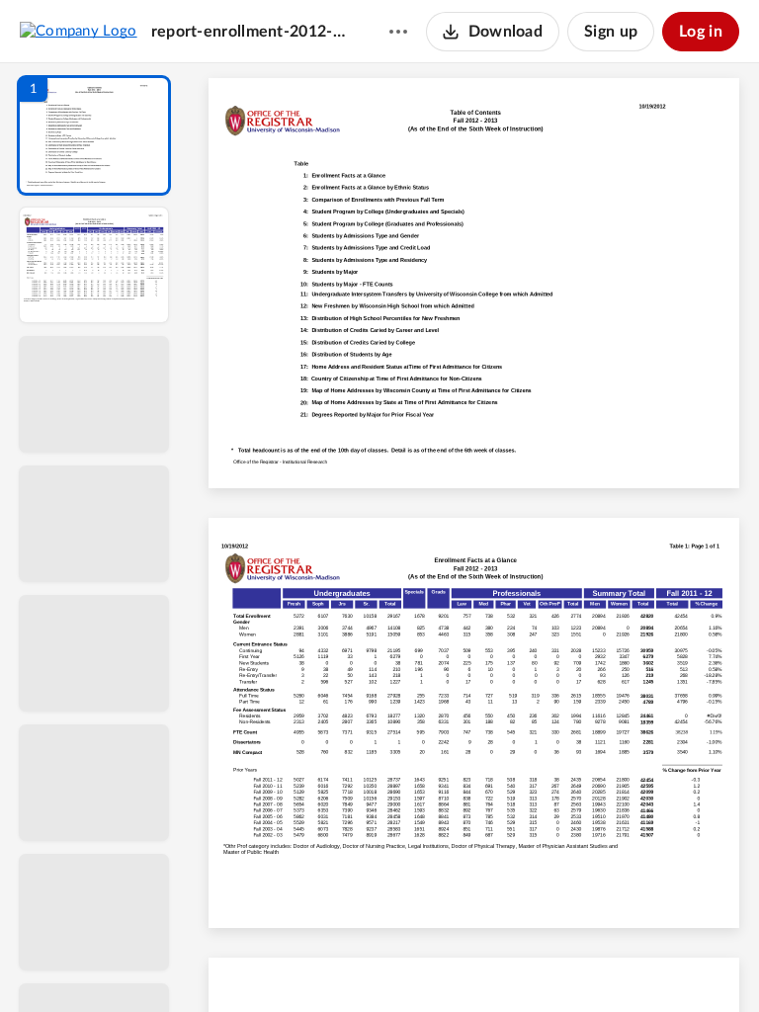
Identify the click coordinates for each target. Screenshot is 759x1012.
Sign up (610, 32)
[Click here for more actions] (398, 31)
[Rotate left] (583, 963)
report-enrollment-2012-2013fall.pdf (251, 32)
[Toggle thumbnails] (292, 963)
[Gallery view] (620, 963)
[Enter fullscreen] (656, 963)
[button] (94, 135)
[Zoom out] (476, 963)
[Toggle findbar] (328, 963)
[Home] (78, 31)
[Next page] (435, 963)
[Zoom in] (543, 963)
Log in (700, 32)
